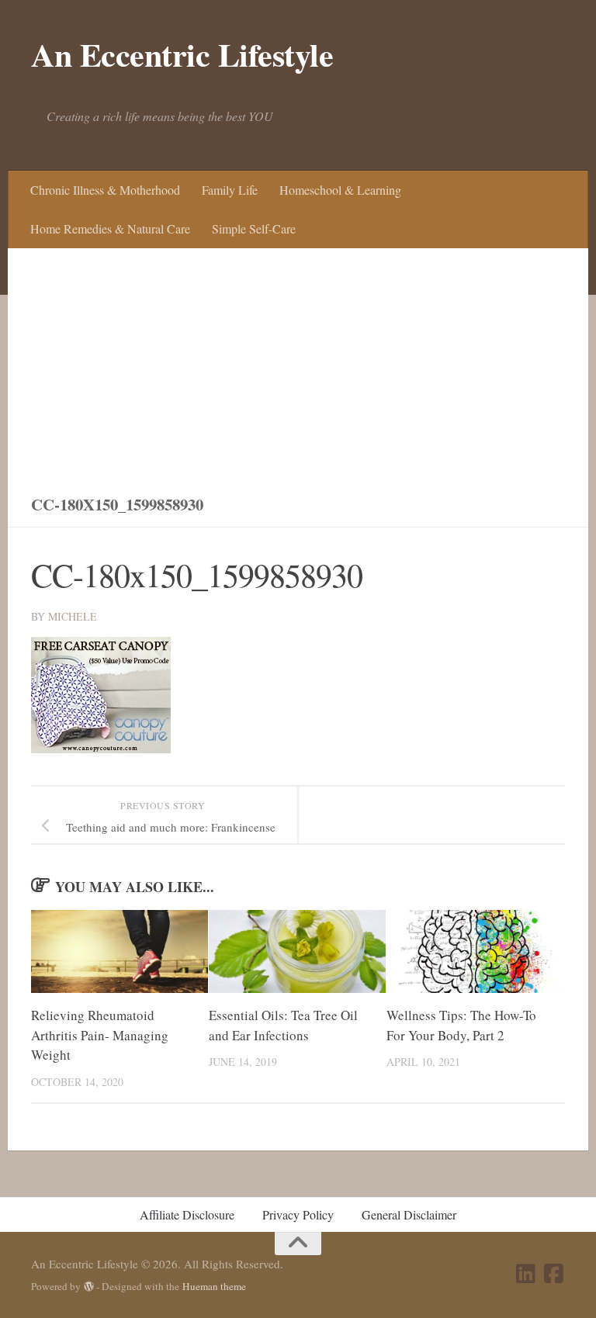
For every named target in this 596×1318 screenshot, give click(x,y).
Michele (72, 616)
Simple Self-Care (254, 228)
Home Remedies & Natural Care (110, 228)
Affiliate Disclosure (187, 1214)
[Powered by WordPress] (89, 1287)
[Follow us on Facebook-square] (554, 1274)
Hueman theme (214, 1286)
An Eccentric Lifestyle (182, 54)
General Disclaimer (409, 1214)
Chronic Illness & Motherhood (105, 190)
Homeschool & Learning (340, 190)
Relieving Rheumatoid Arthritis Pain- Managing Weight (99, 1035)
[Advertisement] (298, 364)
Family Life (230, 190)
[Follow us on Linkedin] (526, 1274)
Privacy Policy (298, 1214)
